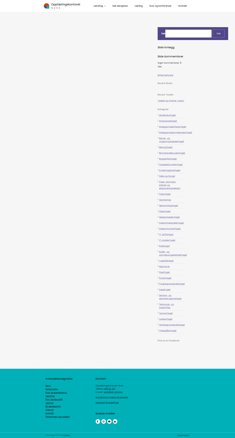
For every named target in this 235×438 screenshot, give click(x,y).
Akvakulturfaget (167, 115)
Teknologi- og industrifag (166, 306)
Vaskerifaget (166, 319)
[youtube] (109, 421)
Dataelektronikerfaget (171, 164)
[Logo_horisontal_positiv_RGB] (62, 4)
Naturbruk (164, 266)
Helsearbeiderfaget (169, 217)
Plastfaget (164, 272)
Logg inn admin (183, 435)
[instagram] (103, 421)
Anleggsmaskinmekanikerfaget (171, 132)
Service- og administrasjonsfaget (170, 297)
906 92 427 (110, 388)
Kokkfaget (164, 246)
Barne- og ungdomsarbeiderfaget (171, 140)
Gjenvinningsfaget (168, 205)
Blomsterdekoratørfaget (171, 153)
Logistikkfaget (166, 260)
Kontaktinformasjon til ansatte (112, 397)
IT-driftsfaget (166, 234)
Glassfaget (165, 211)
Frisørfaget (165, 194)
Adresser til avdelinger (107, 402)
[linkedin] (115, 421)
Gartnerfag (165, 199)
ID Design (66, 435)
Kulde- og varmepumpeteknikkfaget (171, 253)
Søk (163, 33)
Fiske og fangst (167, 176)
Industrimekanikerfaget (171, 222)
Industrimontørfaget (170, 228)
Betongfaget (166, 147)
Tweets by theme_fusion (171, 100)
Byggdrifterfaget (168, 158)
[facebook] (98, 421)
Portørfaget (165, 278)
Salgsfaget (165, 289)
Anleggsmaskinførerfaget (171, 126)
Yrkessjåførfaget (168, 330)
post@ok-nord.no (113, 392)
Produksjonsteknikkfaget (171, 283)
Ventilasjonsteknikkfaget (171, 324)
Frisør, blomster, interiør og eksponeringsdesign (169, 185)
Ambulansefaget (168, 121)
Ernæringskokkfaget (170, 170)
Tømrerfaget (166, 313)
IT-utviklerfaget (167, 240)
